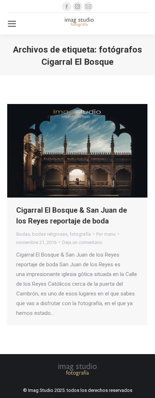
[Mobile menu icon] (12, 23)
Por (106, 234)
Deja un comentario (82, 242)
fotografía (80, 234)
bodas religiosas (49, 234)
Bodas (23, 234)
